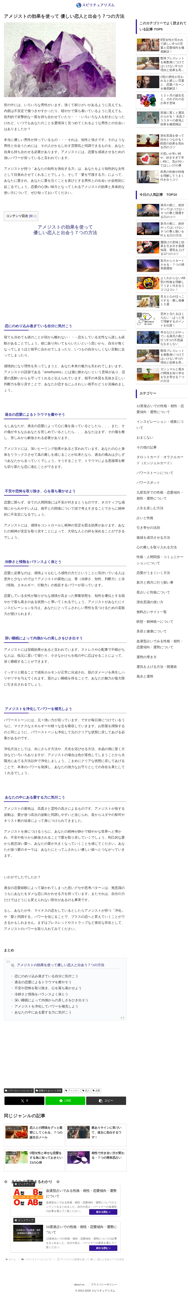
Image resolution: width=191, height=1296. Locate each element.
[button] (106, 1101)
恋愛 (98, 1090)
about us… (80, 1284)
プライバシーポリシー (104, 1284)
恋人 (87, 1090)
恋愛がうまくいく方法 (50, 1090)
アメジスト (73, 1090)
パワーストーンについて (20, 1090)
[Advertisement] (65, 278)
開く (32, 216)
